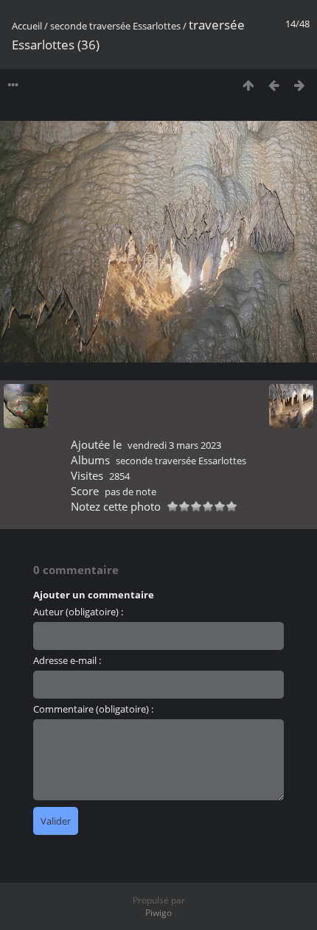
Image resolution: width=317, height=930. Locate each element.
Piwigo (158, 912)
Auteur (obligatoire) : (78, 611)
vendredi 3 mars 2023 (174, 445)
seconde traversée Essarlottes (115, 25)
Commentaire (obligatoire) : (93, 709)
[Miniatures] (248, 85)
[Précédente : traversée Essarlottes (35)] (274, 85)
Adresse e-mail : (67, 660)
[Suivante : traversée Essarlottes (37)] (300, 85)
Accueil (27, 25)
